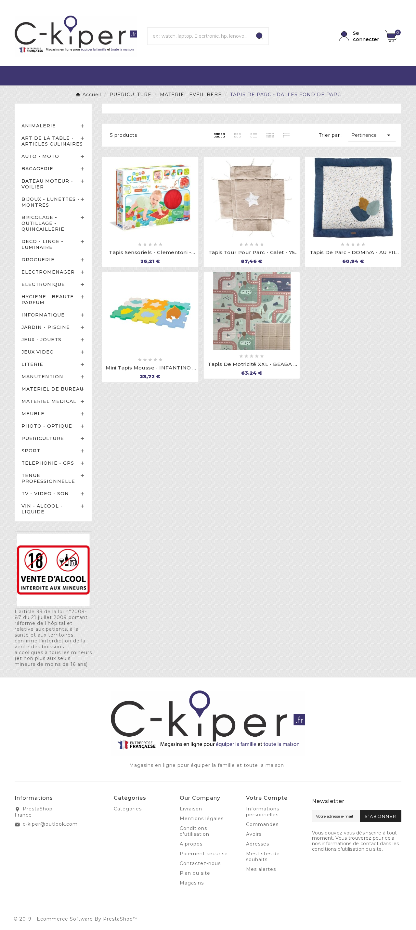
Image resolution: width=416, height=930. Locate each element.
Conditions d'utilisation (194, 831)
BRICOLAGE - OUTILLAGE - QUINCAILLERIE (42, 223)
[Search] (259, 36)
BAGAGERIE (37, 169)
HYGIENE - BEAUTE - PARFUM (49, 299)
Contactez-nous (200, 863)
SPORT (30, 451)
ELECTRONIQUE (43, 284)
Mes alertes (261, 869)
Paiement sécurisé (204, 854)
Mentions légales (202, 818)
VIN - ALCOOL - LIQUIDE (42, 509)
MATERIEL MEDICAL (48, 401)
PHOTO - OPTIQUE (46, 426)
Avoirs (254, 834)
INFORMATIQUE (43, 315)
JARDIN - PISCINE (45, 327)
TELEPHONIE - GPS (47, 463)
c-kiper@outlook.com (50, 824)
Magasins (192, 883)
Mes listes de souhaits (263, 856)
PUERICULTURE (42, 438)
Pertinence (372, 135)
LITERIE (32, 364)
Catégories (36, 110)
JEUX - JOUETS (41, 339)
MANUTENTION (42, 377)
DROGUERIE (38, 260)
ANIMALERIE (38, 126)
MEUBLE (33, 414)
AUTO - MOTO (40, 156)
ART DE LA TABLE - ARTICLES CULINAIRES (52, 141)
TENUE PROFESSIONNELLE (48, 478)
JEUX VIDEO (37, 352)
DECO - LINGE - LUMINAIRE (42, 244)
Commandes (262, 824)
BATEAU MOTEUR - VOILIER (47, 184)
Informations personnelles (262, 812)
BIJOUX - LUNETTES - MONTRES (50, 202)
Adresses (257, 844)
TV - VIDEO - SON (45, 494)
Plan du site (195, 873)
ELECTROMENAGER (48, 272)
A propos (191, 844)
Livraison (191, 809)
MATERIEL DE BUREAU (52, 389)
